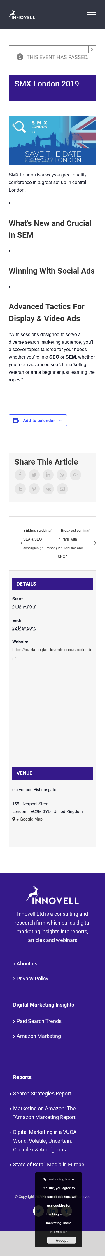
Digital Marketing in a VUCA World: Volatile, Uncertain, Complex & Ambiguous (45, 1141)
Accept (62, 1240)
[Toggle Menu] (92, 14)
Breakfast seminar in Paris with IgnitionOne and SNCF (74, 543)
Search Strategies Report (42, 1093)
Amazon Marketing (39, 1036)
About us (27, 963)
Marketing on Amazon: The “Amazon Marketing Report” (45, 1112)
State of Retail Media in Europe (48, 1164)
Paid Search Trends (39, 1021)
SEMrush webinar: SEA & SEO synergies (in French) (40, 539)
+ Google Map (29, 819)
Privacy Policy (32, 978)
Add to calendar (39, 420)
